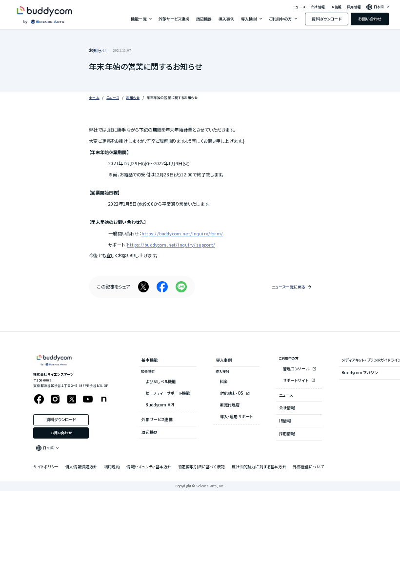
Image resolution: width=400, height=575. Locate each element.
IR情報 (335, 7)
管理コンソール (296, 368)
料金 (224, 381)
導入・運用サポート (236, 416)
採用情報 (354, 7)
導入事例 (227, 18)
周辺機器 (204, 18)
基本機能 (149, 360)
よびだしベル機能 (160, 381)
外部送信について (308, 466)
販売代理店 (230, 404)
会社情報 (318, 7)
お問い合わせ (370, 18)
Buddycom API (159, 404)
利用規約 (112, 466)
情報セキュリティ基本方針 (148, 466)
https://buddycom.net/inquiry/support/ (171, 244)
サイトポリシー (46, 466)
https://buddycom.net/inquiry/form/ (182, 233)
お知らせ (97, 50)
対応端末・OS (232, 393)
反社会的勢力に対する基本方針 (259, 466)
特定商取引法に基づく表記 (201, 466)
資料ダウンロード (326, 18)
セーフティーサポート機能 (167, 393)
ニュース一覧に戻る (288, 286)
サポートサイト (296, 380)
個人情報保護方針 (81, 466)
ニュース (299, 7)
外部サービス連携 (174, 18)
